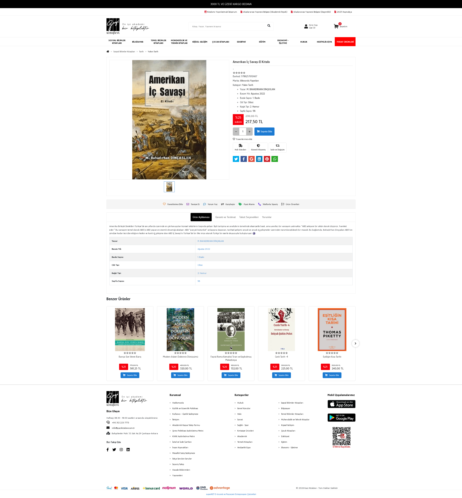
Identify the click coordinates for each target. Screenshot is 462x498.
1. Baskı (201, 257)
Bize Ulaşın (113, 411)
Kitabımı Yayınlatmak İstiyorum (222, 11)
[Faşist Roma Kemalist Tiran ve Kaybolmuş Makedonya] (231, 329)
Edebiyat (285, 436)
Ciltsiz (200, 265)
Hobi (239, 414)
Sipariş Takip (178, 464)
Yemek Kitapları (244, 441)
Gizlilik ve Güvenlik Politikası (185, 408)
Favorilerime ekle (244, 139)
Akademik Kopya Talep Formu (186, 425)
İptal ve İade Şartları (182, 441)
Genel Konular (243, 408)
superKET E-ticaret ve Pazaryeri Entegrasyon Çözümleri (231, 494)
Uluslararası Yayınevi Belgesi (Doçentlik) (312, 11)
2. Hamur (202, 273)
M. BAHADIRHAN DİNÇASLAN (211, 241)
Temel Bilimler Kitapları (292, 414)
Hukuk (240, 402)
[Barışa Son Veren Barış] (129, 329)
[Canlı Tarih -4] (281, 329)
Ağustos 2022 (204, 249)
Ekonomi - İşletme (289, 447)
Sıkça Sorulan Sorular (182, 458)
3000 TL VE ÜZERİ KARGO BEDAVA (231, 4)
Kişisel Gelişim (287, 425)
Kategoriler (242, 395)
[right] (355, 343)
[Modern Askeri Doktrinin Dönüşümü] (180, 329)
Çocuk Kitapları (288, 430)
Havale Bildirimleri (181, 469)
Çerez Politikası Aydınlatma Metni (187, 430)
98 (199, 281)
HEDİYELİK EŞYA (324, 41)
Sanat (240, 419)
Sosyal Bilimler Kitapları (292, 402)
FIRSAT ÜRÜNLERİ (345, 41)
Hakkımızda (178, 402)
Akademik (242, 436)
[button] (341, 26)
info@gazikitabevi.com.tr (123, 428)
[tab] (201, 217)
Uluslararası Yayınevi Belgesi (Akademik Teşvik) (265, 11)
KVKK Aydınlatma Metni (183, 436)
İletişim (175, 419)
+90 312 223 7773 (120, 422)
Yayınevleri (177, 475)
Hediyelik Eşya (243, 447)
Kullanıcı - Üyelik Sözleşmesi (185, 414)
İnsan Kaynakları (180, 447)
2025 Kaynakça (344, 11)
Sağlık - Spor (243, 425)
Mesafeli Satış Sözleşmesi (183, 453)
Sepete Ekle (266, 131)
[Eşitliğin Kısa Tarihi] (332, 329)
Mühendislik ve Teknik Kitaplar (295, 419)
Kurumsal (175, 395)
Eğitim (284, 441)
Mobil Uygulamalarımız (341, 395)
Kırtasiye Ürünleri (245, 430)
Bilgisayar (285, 408)
